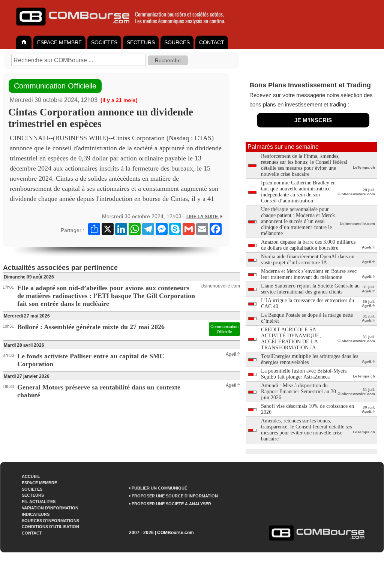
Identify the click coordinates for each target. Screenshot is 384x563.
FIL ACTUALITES (39, 501)
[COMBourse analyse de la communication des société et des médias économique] (125, 28)
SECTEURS (141, 42)
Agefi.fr (233, 354)
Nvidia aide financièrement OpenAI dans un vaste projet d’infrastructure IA (307, 259)
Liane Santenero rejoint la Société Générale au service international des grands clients (310, 289)
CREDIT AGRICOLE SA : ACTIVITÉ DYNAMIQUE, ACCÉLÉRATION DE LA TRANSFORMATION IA (291, 338)
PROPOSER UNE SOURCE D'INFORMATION (175, 496)
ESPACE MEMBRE (59, 42)
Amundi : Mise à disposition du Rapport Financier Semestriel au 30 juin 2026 (298, 391)
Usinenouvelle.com (220, 286)
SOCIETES (104, 42)
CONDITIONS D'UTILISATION (50, 526)
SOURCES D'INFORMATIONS (50, 520)
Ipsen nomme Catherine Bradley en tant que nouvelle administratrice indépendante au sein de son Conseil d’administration (298, 192)
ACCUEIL (31, 476)
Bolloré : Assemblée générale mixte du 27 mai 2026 (91, 327)
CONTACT (211, 42)
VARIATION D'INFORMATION (50, 508)
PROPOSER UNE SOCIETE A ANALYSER (171, 504)
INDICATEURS (36, 514)
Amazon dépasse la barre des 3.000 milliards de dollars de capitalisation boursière (308, 245)
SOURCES (177, 42)
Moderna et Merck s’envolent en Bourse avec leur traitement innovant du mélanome (309, 274)
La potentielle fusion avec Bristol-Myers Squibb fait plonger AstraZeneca (303, 374)
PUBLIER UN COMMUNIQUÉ (159, 488)
